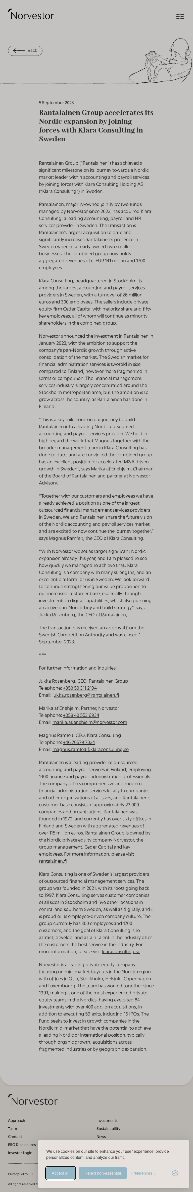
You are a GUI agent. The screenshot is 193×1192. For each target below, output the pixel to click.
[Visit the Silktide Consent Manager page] (175, 1173)
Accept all (60, 1173)
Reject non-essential (102, 1173)
